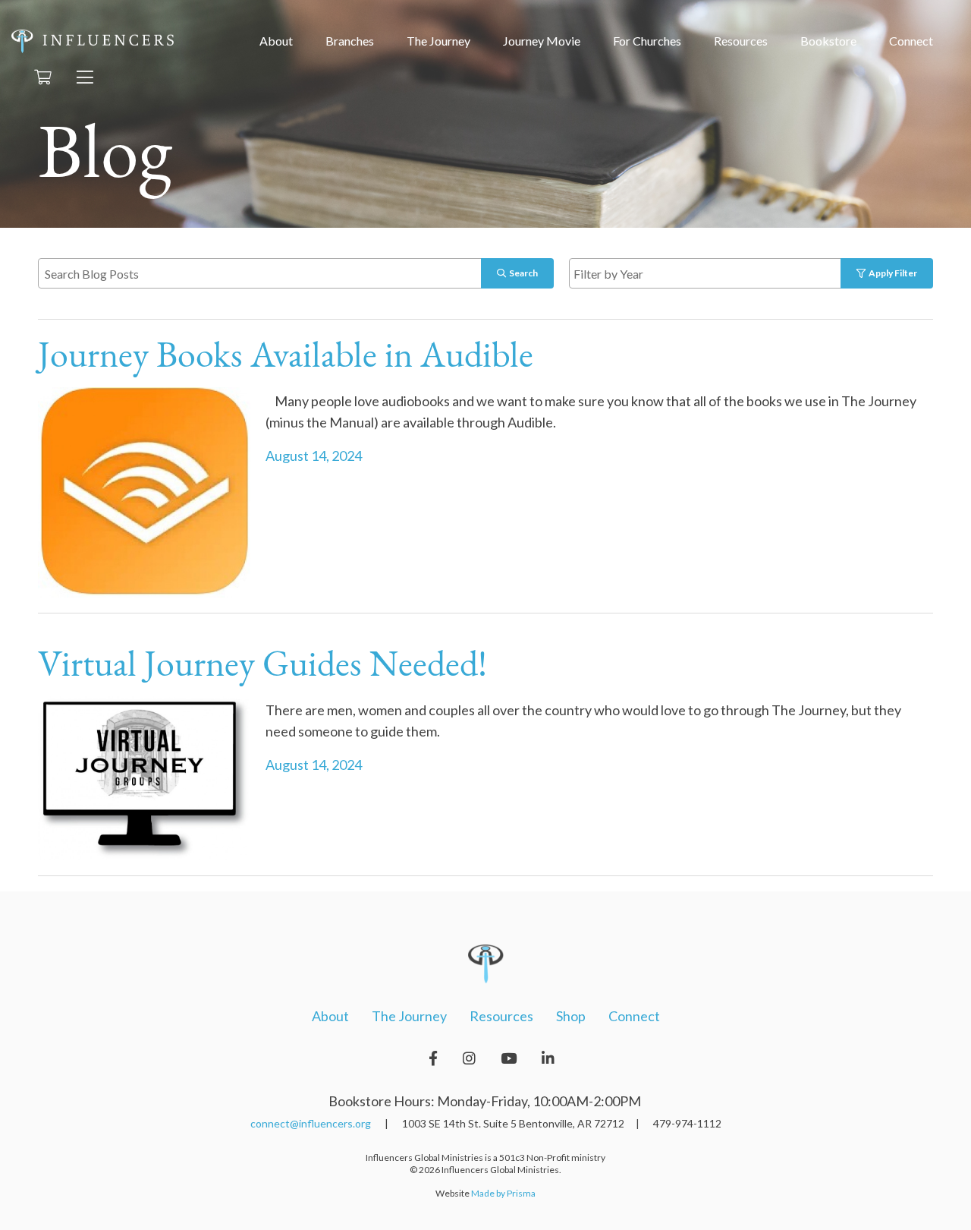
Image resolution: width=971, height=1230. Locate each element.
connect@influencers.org (310, 1123)
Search (522, 273)
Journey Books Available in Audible (289, 357)
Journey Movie (541, 40)
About (276, 40)
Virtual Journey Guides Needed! (262, 666)
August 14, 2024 (314, 455)
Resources (741, 40)
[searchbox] (722, 272)
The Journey (438, 40)
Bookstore (828, 40)
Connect (911, 40)
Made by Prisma (503, 1193)
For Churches (647, 40)
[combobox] (720, 273)
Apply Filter (891, 273)
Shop (571, 1016)
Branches (349, 40)
